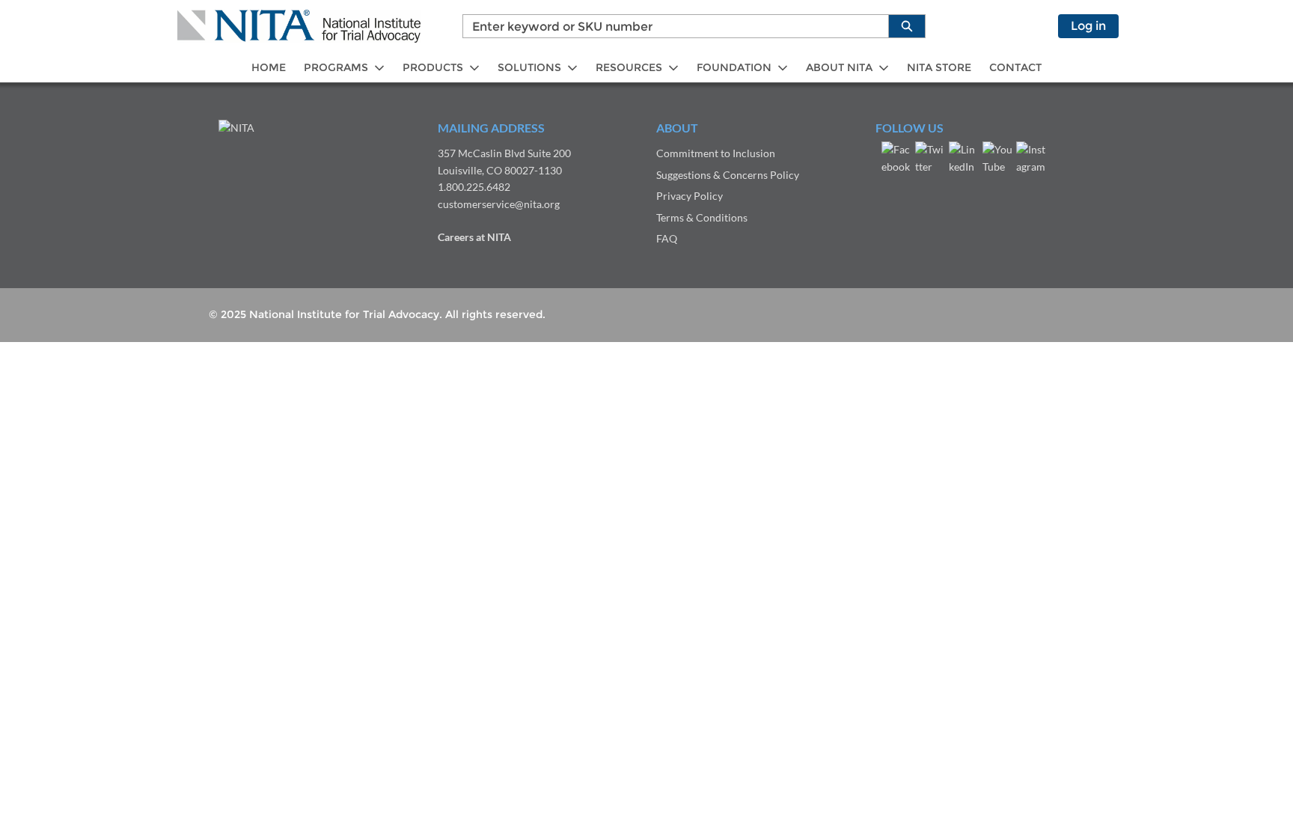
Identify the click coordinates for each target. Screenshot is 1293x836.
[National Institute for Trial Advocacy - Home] (299, 26)
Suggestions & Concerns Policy (727, 174)
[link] (268, 68)
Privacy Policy (689, 195)
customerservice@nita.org (499, 204)
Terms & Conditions (702, 217)
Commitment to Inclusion (715, 153)
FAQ (666, 238)
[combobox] (669, 26)
